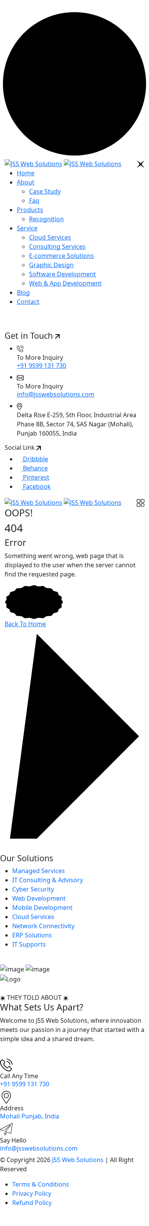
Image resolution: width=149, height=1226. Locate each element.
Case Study (45, 191)
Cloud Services (50, 237)
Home (25, 173)
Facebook (36, 486)
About (25, 182)
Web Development (39, 898)
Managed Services (38, 871)
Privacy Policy (31, 1193)
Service (27, 228)
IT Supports (29, 944)
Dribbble (34, 459)
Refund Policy (32, 1202)
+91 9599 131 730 (41, 365)
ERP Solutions (32, 935)
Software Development (62, 274)
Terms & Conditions (40, 1184)
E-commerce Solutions (61, 255)
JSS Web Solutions (78, 1160)
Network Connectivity (43, 926)
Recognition (46, 219)
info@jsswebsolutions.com (55, 394)
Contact (28, 301)
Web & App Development (65, 283)
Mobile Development (42, 907)
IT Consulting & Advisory (47, 880)
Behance (34, 468)
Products (30, 210)
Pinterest (35, 477)
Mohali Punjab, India (29, 1116)
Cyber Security (33, 889)
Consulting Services (57, 246)
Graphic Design (51, 265)
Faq (34, 200)
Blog (23, 292)
